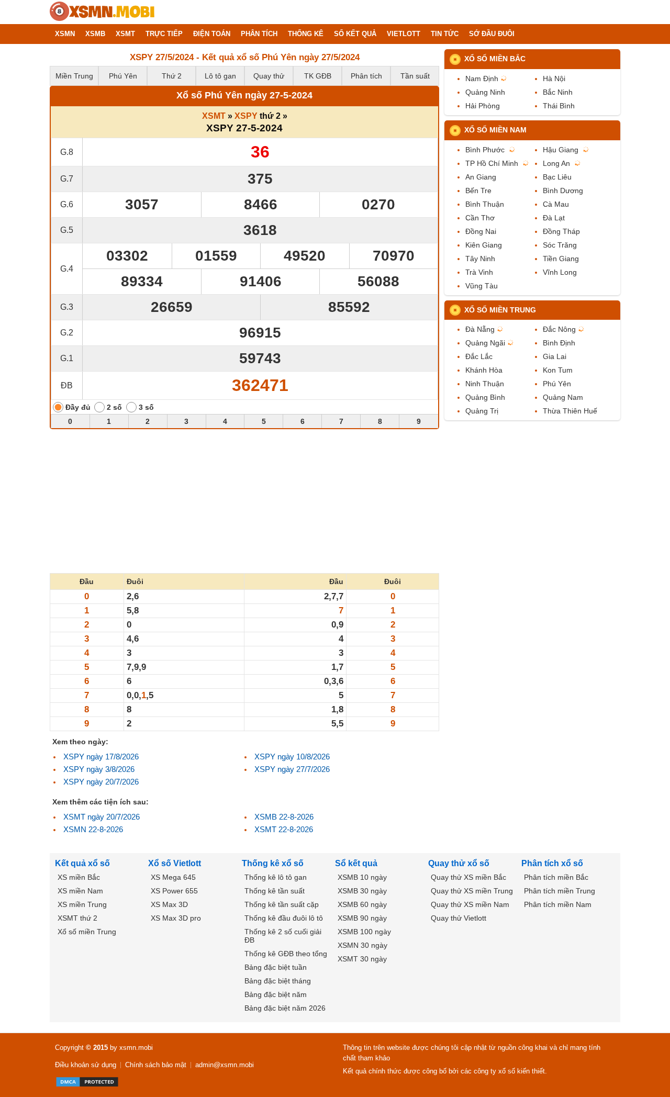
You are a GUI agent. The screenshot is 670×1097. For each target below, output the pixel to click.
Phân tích (366, 76)
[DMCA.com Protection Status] (87, 1082)
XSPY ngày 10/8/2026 (292, 756)
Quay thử (268, 76)
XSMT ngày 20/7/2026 (101, 816)
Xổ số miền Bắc (495, 58)
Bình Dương (563, 190)
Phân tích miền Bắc (556, 877)
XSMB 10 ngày (362, 877)
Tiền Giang (561, 258)
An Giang (480, 177)
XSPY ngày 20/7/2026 (101, 781)
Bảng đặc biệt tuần (275, 967)
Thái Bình (559, 106)
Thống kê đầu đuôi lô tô (283, 918)
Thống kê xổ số (273, 863)
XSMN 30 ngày (362, 945)
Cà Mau (556, 204)
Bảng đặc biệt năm (275, 994)
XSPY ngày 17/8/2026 (101, 756)
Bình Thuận (484, 204)
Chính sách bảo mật (155, 1065)
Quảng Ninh (485, 92)
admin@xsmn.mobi (224, 1065)
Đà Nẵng (480, 329)
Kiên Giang (483, 245)
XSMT (214, 115)
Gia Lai (554, 356)
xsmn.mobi (136, 1047)
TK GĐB (317, 76)
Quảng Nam (563, 397)
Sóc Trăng (560, 245)
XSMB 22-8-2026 (284, 816)
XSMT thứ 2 (77, 918)
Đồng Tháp (561, 231)
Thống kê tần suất (274, 891)
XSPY (246, 115)
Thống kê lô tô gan (275, 877)
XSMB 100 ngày (364, 931)
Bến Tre (478, 190)
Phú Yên (123, 76)
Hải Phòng (482, 106)
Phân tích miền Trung (559, 891)
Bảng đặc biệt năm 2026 (285, 1008)
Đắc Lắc (479, 356)
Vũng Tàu (481, 286)
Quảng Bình (485, 397)
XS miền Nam (80, 891)
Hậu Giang (560, 149)
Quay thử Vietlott (458, 918)
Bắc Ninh (558, 92)
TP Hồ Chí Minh (491, 163)
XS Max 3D (169, 904)
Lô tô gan (220, 76)
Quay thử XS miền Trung (472, 891)
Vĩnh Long (560, 272)
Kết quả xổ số (82, 863)
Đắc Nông (559, 329)
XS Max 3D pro (176, 918)
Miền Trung (74, 76)
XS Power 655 (174, 891)
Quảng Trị (481, 411)
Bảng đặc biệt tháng (277, 981)
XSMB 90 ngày (362, 918)
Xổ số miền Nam (495, 130)
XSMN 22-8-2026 (93, 829)
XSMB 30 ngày (362, 891)
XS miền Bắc (79, 877)
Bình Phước (485, 149)
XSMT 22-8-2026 (283, 829)
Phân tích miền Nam (557, 904)
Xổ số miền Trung (500, 310)
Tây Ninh (480, 258)
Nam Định (481, 78)
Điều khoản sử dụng (85, 1065)
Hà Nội (554, 78)
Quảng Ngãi (485, 343)
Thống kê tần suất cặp (281, 904)
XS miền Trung (82, 904)
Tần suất (415, 76)
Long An (556, 163)
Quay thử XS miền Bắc (468, 877)
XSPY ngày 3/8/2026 (99, 769)
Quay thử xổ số (458, 863)
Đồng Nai (480, 231)
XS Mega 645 (173, 877)
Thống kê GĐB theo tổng (285, 953)
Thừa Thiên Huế (570, 411)
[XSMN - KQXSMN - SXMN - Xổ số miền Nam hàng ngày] (102, 12)
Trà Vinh (479, 272)
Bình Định (559, 343)
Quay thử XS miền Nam (470, 904)
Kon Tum (558, 370)
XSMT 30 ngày (362, 959)
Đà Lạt (554, 218)
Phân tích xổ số (552, 863)
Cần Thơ (480, 218)
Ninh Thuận (484, 383)
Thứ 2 (172, 76)
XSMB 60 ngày (362, 904)
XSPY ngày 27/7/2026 (292, 769)
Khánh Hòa (483, 370)
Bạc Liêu (557, 177)
